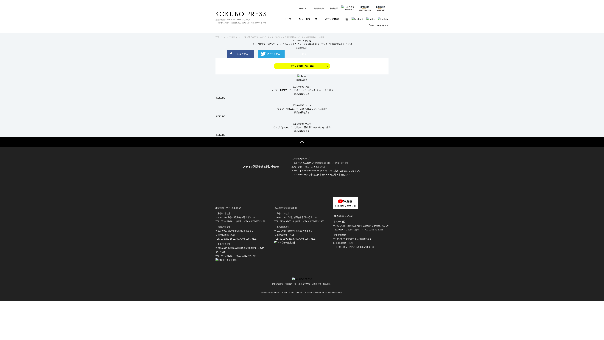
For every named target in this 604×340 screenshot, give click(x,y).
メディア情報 (332, 19)
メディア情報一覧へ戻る (302, 66)
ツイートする (273, 54)
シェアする (242, 54)
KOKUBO (303, 8)
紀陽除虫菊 (319, 8)
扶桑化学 (334, 8)
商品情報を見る (302, 94)
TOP (217, 37)
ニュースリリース (308, 19)
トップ (287, 19)
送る (304, 54)
